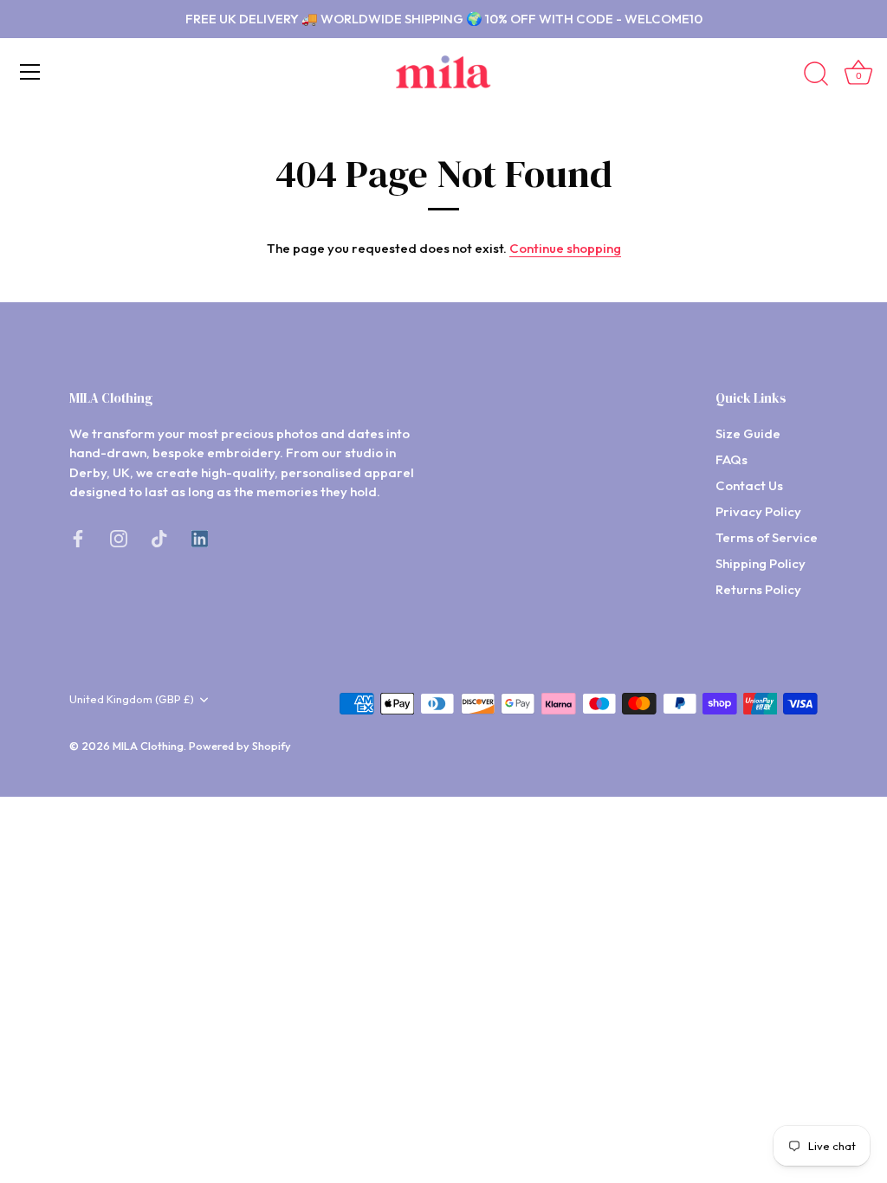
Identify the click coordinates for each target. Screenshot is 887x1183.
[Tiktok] (159, 537)
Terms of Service (766, 537)
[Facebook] (78, 537)
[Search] (816, 74)
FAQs (731, 459)
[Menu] (30, 72)
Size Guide (747, 433)
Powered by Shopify (240, 746)
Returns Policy (758, 589)
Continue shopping (565, 248)
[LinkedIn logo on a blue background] (199, 537)
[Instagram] (118, 537)
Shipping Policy (760, 563)
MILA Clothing (148, 746)
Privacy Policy (758, 511)
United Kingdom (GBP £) (131, 699)
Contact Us (749, 485)
